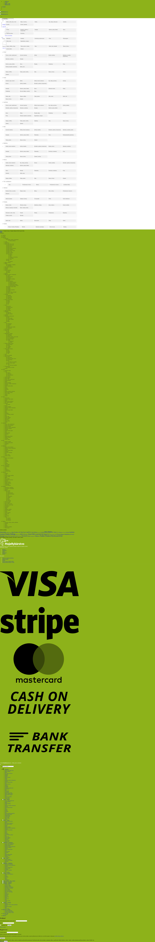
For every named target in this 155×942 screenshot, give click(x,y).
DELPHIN (48, 532)
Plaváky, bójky (37, 113)
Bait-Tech (23, 532)
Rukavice (7, 193)
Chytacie (11, 261)
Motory (37, 184)
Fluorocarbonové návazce (14, 285)
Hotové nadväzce (13, 240)
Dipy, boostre (9, 253)
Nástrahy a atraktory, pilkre (68, 129)
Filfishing (67, 532)
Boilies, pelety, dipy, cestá (11, 21)
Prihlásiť (9, 925)
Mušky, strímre (51, 146)
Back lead (9, 306)
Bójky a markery (24, 21)
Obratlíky (9, 288)
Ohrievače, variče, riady (10, 212)
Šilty (8, 495)
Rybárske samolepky (40, 226)
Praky (8, 320)
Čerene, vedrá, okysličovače (11, 55)
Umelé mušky (7, 378)
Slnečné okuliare (9, 198)
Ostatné (22, 48)
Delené (8, 325)
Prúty (50, 38)
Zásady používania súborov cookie (8, 562)
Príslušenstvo (51, 212)
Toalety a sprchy (9, 215)
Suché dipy (12, 258)
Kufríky (7, 29)
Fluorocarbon (9, 357)
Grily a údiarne (51, 205)
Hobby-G (26, 534)
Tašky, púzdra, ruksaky (25, 46)
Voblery (64, 71)
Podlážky (8, 497)
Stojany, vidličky (9, 71)
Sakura (6, 536)
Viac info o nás (5, 913)
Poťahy (35, 212)
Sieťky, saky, (8, 96)
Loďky (6, 241)
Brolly (8, 498)
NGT (48, 534)
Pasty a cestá (9, 259)
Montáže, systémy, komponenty (40, 83)
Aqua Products (15, 532)
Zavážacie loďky (67, 184)
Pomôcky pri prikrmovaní (39, 38)
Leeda (36, 534)
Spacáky (21, 215)
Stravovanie (36, 220)
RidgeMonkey (67, 534)
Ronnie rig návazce (13, 282)
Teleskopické (9, 328)
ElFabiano (60, 532)
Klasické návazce (13, 283)
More (5, 126)
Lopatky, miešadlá (10, 319)
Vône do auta (52, 226)
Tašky (50, 220)
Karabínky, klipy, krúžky (11, 286)
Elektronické (9, 335)
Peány (8, 302)
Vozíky (64, 220)
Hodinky (64, 226)
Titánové (8, 372)
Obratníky (9, 277)
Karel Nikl (31, 534)
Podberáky (8, 38)
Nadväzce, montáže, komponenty (67, 56)
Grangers (16, 534)
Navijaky (36, 29)
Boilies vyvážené (10, 252)
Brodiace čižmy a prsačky (9, 475)
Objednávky (4, 550)
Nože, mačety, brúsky (24, 207)
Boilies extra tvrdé (10, 245)
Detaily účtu (4, 552)
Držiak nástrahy (10, 276)
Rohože (23, 226)
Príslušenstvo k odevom (9, 479)
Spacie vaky (8, 220)
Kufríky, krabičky (52, 55)
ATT (20, 532)
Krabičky (64, 21)
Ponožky (6, 473)
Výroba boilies (9, 48)
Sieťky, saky (8, 41)
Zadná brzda (9, 298)
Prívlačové (9, 520)
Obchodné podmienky (8, 910)
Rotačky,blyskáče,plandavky (68, 134)
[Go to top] (0, 764)
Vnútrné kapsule (10, 492)
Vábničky (36, 120)
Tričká (50, 198)
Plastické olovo (9, 307)
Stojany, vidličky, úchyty (10, 46)
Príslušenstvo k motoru (54, 184)
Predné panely (9, 496)
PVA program (65, 38)
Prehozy (8, 491)
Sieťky (8, 332)
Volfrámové (9, 373)
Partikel (8, 272)
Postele (21, 212)
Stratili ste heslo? (3, 927)
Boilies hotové (9, 247)
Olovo (64, 29)
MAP (39, 534)
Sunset (20, 536)
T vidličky (9, 346)
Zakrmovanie (7, 397)
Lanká (6, 371)
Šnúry (8, 360)
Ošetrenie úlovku (9, 33)
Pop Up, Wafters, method (25, 91)
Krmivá (7, 83)
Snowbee (12, 536)
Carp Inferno (34, 532)
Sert (9, 536)
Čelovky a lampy (23, 205)
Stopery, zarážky (10, 293)
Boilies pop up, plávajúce (11, 248)
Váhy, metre (51, 96)
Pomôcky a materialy (53, 151)
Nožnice (8, 301)
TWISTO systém (8, 370)
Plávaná (5, 159)
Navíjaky (7, 88)
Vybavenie (9, 500)
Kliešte (8, 300)
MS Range (44, 534)
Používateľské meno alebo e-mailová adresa (8, 920)
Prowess (59, 534)
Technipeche (32, 536)
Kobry (8, 317)
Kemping (5, 201)
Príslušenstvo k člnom (26, 184)
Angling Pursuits (8, 532)
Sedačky (7, 173)
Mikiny (6, 477)
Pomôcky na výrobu (10, 367)
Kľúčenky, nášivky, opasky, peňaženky (11, 522)
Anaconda (3, 532)
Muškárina (6, 143)
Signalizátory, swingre (25, 41)
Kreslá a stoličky (66, 205)
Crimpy (8, 275)
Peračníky (22, 33)
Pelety (64, 88)
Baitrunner (9, 295)
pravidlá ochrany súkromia (59, 936)
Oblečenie (5, 187)
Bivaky (8, 499)
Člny (9, 184)
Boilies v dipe (9, 251)
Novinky (3, 236)
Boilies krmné (9, 246)
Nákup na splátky (5, 559)
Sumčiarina (6, 102)
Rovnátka (8, 290)
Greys (19, 534)
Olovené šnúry (9, 359)
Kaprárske (9, 519)
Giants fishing (10, 534)
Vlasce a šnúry (66, 46)
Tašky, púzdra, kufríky (24, 120)
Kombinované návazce (13, 284)
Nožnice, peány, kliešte (53, 29)
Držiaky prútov (9, 344)
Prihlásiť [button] (3, 553)
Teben (29, 536)
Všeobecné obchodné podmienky (8, 558)
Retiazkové (11, 341)
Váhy (36, 46)
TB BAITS (24, 536)
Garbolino (71, 532)
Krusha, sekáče (9, 318)
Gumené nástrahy (23, 55)
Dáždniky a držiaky (38, 205)
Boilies (21, 80)
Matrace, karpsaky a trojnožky (11, 207)
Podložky (22, 38)
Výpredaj (4, 235)
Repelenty (65, 212)
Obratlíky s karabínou (11, 289)
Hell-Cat (22, 534)
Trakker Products (45, 536)
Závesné (8, 309)
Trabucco (37, 536)
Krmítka (7, 24)
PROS (56, 534)
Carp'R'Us (28, 532)
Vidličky (8, 347)
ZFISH (60, 536)
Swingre (8, 340)
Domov (1, 230)
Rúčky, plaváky (10, 313)
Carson (39, 532)
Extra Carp (63, 532)
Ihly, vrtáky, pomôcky (53, 80)
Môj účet (3, 549)
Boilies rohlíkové (10, 249)
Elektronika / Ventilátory (9, 487)
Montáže (8, 287)
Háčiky (36, 21)
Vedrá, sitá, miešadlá (53, 46)
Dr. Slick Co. (55, 532)
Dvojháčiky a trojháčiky (11, 264)
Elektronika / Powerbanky (9, 488)
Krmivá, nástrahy (24, 24)
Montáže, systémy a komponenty (24, 30)
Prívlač (5, 52)
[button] (4, 26)
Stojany (8, 345)
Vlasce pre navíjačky (13, 365)
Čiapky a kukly (7, 476)
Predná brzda (9, 296)
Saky (8, 331)
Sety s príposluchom (10, 337)
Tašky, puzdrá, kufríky (24, 71)
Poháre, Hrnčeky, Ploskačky (13, 226)
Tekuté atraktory (7, 377)
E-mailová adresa (3, 932)
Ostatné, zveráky (37, 156)
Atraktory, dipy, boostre (10, 80)
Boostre (11, 254)
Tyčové (11, 342)
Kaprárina (5, 18)
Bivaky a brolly (8, 205)
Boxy (8, 349)
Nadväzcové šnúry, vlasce (11, 358)
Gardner (2, 534)
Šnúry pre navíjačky (13, 361)
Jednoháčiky (9, 265)
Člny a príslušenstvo (7, 181)
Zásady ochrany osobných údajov (8, 561)
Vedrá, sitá (65, 96)
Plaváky (35, 64)
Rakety (8, 321)
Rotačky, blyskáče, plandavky (11, 66)
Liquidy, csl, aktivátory (14, 257)
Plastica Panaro (52, 534)
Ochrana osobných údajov (9, 911)
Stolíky (21, 220)
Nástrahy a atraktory (67, 146)
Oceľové (8, 376)
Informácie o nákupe (6, 909)
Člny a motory (12, 880)
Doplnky (5, 223)
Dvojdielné (9, 324)
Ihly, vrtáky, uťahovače (53, 21)
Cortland (42, 532)
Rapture (62, 534)
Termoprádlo (36, 198)
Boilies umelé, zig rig (11, 250)
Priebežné (9, 308)
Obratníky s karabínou (11, 278)
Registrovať (2, 938)
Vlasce (8, 364)
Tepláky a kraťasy (23, 198)
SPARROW (17, 536)
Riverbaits (72, 534)
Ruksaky (8, 352)
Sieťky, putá (22, 66)
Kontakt (4, 6)
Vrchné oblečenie (66, 198)
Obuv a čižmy (7, 478)
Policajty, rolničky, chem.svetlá (12, 336)
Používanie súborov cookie (9, 912)
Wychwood (54, 536)
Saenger (2, 536)
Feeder (5, 77)
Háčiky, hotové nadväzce (39, 80)
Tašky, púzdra (37, 96)
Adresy (3, 551)
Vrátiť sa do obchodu (8, 35)
